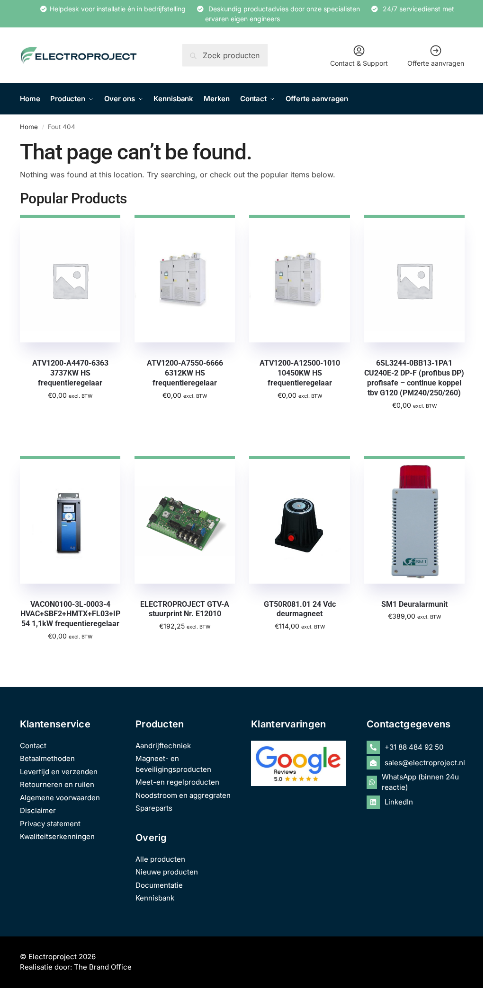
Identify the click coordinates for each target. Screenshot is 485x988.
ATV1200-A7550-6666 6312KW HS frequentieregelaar (185, 372)
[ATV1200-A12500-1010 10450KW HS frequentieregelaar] (299, 278)
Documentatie (159, 885)
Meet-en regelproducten (177, 782)
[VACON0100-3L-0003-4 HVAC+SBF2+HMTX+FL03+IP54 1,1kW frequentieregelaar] (70, 520)
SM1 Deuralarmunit (414, 604)
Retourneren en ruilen (57, 784)
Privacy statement (50, 823)
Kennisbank (154, 897)
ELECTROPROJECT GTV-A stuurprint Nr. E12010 (184, 609)
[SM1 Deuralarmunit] (414, 520)
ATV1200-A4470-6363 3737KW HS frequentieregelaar (70, 372)
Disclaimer (38, 810)
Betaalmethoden (47, 758)
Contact (33, 745)
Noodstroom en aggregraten (183, 795)
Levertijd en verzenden (59, 771)
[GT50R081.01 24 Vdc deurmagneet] (299, 520)
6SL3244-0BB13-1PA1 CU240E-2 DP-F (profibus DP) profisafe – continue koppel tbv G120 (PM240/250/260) (414, 377)
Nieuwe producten (166, 871)
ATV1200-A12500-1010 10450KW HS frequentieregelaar (300, 372)
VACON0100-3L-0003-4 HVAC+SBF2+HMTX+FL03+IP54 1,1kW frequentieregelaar (70, 614)
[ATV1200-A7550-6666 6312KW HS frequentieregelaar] (185, 278)
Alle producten (160, 859)
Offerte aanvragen (435, 63)
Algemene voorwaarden (60, 797)
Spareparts (153, 808)
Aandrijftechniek (163, 745)
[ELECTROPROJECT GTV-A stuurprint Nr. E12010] (185, 520)
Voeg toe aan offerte (70, 415)
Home (29, 127)
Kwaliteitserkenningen (57, 836)
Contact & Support (359, 63)
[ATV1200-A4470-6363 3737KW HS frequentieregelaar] (70, 278)
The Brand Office (103, 966)
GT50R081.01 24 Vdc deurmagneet (300, 609)
